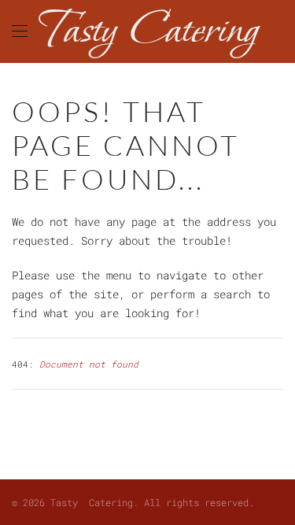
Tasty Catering (147, 31)
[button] (20, 31)
